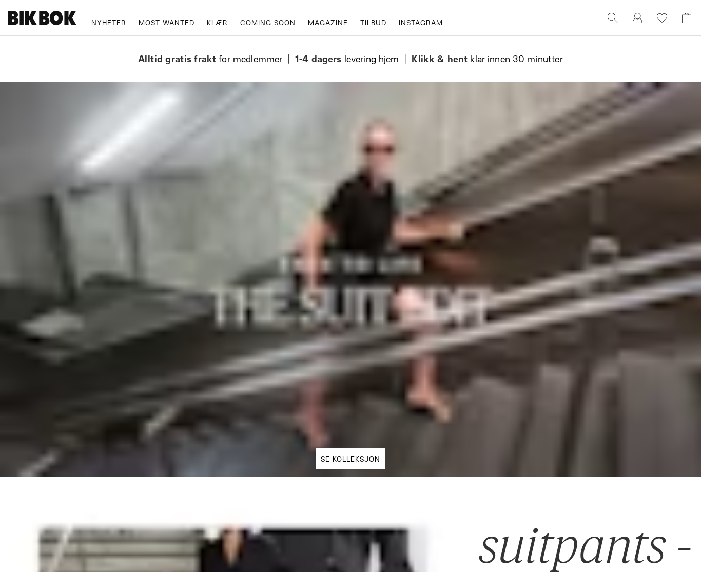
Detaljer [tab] (350, 198)
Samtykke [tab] (199, 198)
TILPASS (345, 362)
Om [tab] (502, 198)
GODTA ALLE (495, 362)
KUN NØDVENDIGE (206, 362)
